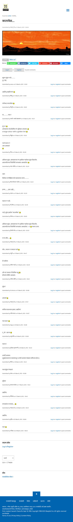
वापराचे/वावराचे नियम (8, 509)
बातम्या (42, 501)
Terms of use (6, 515)
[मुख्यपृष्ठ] (5, 7)
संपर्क (31, 509)
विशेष (28, 501)
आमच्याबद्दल (25, 509)
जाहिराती (35, 501)
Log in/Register (7, 446)
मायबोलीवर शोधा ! (7, 476)
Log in (7, 70)
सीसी (48, 501)
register (19, 70)
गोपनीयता (18, 509)
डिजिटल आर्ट (12, 60)
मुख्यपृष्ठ (9, 16)
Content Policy (26, 515)
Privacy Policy (16, 515)
